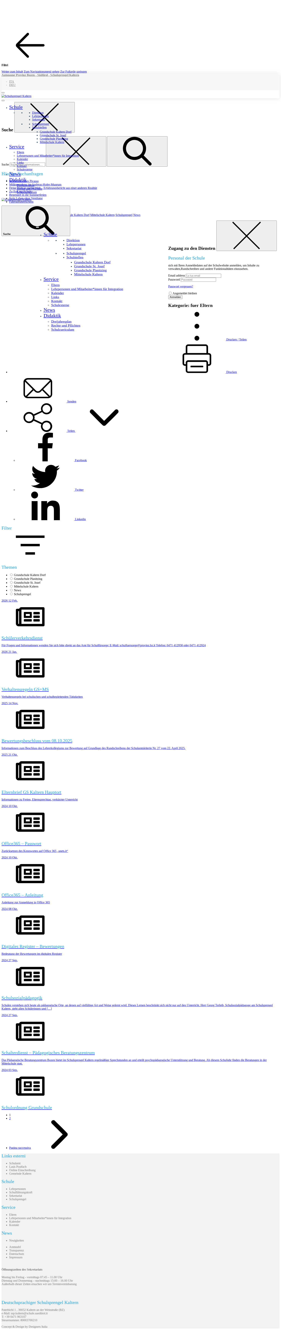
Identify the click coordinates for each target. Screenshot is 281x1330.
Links (20, 162)
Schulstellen (39, 127)
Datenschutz (16, 1253)
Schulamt (14, 1163)
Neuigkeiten (16, 1240)
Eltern (20, 152)
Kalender (22, 159)
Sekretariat (38, 119)
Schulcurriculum (27, 192)
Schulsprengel (40, 124)
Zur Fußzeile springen (73, 71)
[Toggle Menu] (3, 100)
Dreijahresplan (25, 185)
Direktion (38, 112)
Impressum (15, 1257)
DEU (12, 85)
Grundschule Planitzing (54, 138)
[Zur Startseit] (16, 96)
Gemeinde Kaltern (20, 1173)
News (15, 174)
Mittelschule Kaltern (52, 142)
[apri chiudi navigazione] (3, 92)
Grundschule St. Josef (53, 135)
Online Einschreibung (22, 1170)
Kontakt (22, 166)
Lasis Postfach (18, 1166)
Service (16, 146)
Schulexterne (24, 169)
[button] (71, 431)
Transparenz (16, 1250)
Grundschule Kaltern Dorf (55, 131)
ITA (11, 81)
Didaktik (18, 180)
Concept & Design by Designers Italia (24, 1326)
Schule (16, 107)
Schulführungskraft (20, 1192)
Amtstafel (15, 1247)
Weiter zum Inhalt (12, 71)
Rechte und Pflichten (29, 188)
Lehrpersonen (40, 116)
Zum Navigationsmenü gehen (41, 71)
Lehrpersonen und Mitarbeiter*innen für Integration (48, 155)
